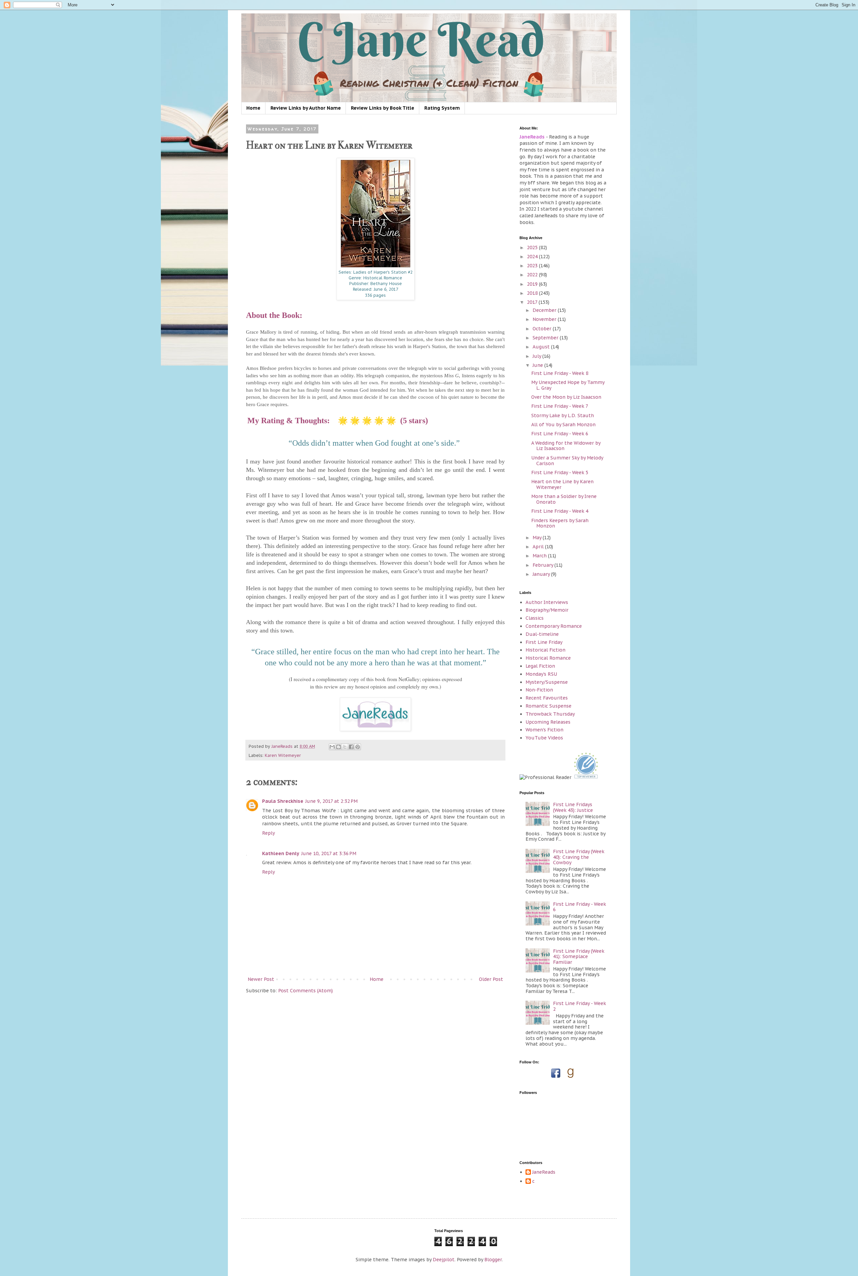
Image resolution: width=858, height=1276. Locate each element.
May (538, 538)
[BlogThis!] (338, 746)
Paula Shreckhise (282, 801)
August (542, 347)
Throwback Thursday (550, 714)
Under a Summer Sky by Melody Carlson (567, 460)
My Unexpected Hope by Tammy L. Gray (567, 385)
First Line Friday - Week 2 (579, 1006)
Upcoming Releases (548, 722)
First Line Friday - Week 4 (559, 511)
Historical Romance (548, 658)
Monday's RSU (541, 674)
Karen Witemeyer (283, 755)
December (545, 310)
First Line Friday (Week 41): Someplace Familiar (578, 956)
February (543, 565)
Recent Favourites (547, 698)
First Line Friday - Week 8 (559, 373)
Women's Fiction (544, 730)
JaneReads (543, 1172)
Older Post (491, 979)
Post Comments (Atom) (305, 991)
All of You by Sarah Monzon (563, 425)
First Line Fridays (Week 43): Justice (573, 807)
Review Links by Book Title (382, 108)
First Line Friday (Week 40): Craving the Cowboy (578, 857)
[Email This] (332, 746)
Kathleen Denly (280, 853)
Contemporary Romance (554, 626)
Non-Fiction (539, 690)
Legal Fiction (540, 666)
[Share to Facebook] (351, 746)
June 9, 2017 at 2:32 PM (331, 801)
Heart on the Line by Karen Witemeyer (562, 484)
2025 (533, 247)
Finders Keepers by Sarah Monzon (560, 523)
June (538, 365)
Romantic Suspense (548, 706)
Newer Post (261, 979)
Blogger (493, 1260)
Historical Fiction (545, 650)
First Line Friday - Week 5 (559, 472)
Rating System (442, 108)
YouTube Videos (544, 738)
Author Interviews (547, 602)
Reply (268, 833)
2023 (533, 266)
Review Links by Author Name (305, 108)
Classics (535, 618)
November (545, 319)
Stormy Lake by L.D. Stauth (562, 415)
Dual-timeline (542, 634)
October (543, 329)
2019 (533, 284)
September (546, 338)
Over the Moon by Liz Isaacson (566, 397)
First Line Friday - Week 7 (559, 406)
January (542, 574)
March (540, 556)
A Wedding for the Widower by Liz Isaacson (565, 446)
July (537, 356)
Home (253, 108)
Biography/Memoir (547, 610)
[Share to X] (345, 746)
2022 (533, 275)
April (539, 547)
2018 (533, 293)
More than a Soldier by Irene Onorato (564, 499)
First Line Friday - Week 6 (559, 434)
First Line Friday (544, 642)
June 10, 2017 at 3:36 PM (328, 853)
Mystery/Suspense (547, 682)
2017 (533, 302)
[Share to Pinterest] (357, 746)
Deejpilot (443, 1260)
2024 (533, 257)
